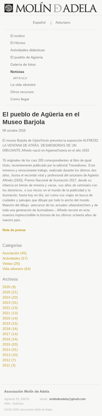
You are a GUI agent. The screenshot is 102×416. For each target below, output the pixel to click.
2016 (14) (10, 339)
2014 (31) (10, 350)
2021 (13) (10, 313)
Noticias (17, 72)
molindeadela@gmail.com (67, 399)
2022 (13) (10, 308)
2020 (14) (10, 318)
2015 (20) (10, 344)
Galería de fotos (23, 64)
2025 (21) (10, 292)
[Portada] (51, 7)
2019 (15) (10, 323)
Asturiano (62, 22)
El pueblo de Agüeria (26, 57)
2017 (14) (10, 334)
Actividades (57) (15, 258)
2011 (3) (9, 365)
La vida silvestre (23, 85)
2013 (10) (10, 355)
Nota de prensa (14, 230)
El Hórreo (17, 43)
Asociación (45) (14, 253)
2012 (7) (9, 360)
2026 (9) (9, 287)
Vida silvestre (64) (16, 269)
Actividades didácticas (27, 50)
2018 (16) (10, 329)
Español (39, 22)
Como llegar (19, 99)
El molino (17, 36)
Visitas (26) (11, 263)
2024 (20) (10, 297)
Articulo (20, 78)
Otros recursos (22, 92)
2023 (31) (10, 303)
